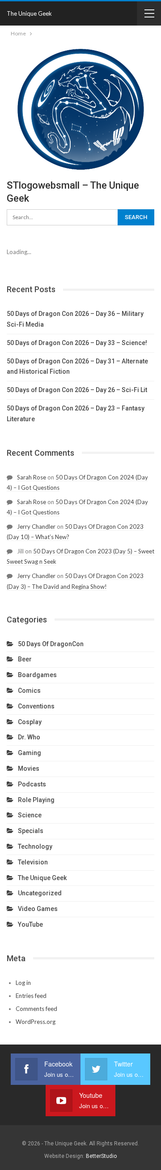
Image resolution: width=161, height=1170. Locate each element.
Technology (35, 846)
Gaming (29, 752)
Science (30, 815)
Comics (29, 690)
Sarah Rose (31, 477)
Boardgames (37, 674)
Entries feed (31, 995)
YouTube (30, 924)
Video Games (38, 908)
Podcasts (32, 784)
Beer (25, 659)
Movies (28, 768)
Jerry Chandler (36, 526)
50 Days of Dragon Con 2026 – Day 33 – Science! (77, 342)
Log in (23, 982)
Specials (30, 830)
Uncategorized (40, 893)
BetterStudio (101, 1156)
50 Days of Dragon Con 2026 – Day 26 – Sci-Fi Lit (77, 389)
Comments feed (36, 1008)
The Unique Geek (29, 13)
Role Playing (36, 799)
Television (33, 862)
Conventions (36, 706)
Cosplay (30, 721)
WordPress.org (35, 1021)
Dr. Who (29, 737)
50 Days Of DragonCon (51, 644)
